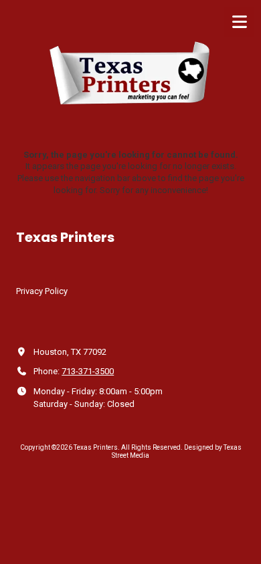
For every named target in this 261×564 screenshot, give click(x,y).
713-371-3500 (88, 371)
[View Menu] (239, 22)
